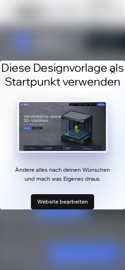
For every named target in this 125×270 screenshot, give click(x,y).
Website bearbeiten (62, 201)
